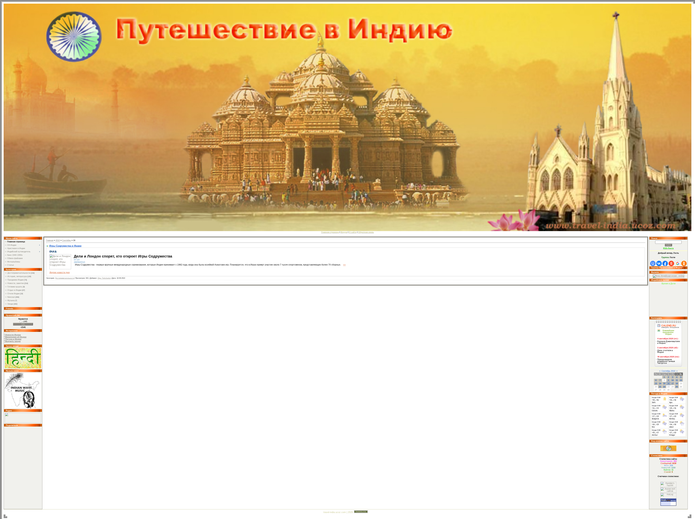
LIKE (25, 321)
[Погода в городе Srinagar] (677, 435)
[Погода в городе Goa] (659, 427)
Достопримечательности (18, 273)
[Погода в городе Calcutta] (659, 411)
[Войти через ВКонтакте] (659, 263)
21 (660, 387)
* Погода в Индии (12, 339)
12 (681, 380)
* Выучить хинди (12, 341)
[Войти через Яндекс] (671, 263)
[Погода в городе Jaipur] (677, 427)
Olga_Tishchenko (104, 278)
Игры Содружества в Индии (65, 245)
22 (664, 387)
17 (672, 383)
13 (656, 383)
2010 (58, 240)
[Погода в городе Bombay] (677, 419)
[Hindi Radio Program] (23, 422)
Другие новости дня (59, 272)
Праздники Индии (15, 280)
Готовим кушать (14, 287)
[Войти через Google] (678, 263)
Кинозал (11, 297)
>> (344, 264)
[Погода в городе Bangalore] (659, 419)
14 (660, 383)
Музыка (10, 300)
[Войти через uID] (653, 263)
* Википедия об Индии (15, 337)
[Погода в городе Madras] (677, 411)
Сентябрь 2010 (668, 371)
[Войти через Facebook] (665, 263)
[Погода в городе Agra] (677, 403)
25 (677, 387)
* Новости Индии (12, 335)
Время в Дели (669, 283)
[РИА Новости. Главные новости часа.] (59, 252)
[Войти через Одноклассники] (684, 263)
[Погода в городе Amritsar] (659, 435)
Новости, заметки (15, 283)
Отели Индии (13, 293)
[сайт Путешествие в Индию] (23, 368)
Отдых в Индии (14, 290)
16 (668, 383)
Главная (49, 240)
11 (677, 380)
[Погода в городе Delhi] (659, 403)
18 (677, 383)
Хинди (10, 304)
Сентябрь (66, 240)
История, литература (17, 276)
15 (664, 383)
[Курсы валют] (668, 276)
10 (672, 380)
